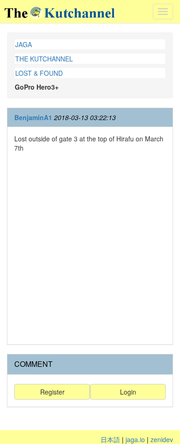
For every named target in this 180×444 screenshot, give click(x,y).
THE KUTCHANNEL (44, 58)
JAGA (23, 44)
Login (128, 391)
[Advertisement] (90, 247)
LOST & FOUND (39, 73)
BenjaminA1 (33, 117)
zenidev (161, 439)
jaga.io (135, 439)
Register (52, 391)
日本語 (110, 439)
